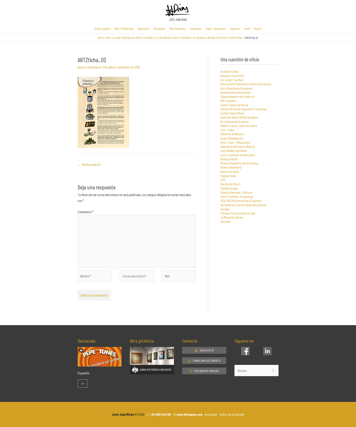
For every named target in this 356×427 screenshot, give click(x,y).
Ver (82, 383)
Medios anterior (89, 164)
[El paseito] (100, 363)
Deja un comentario (89, 67)
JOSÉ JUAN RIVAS (178, 19)
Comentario (86, 212)
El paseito (83, 373)
